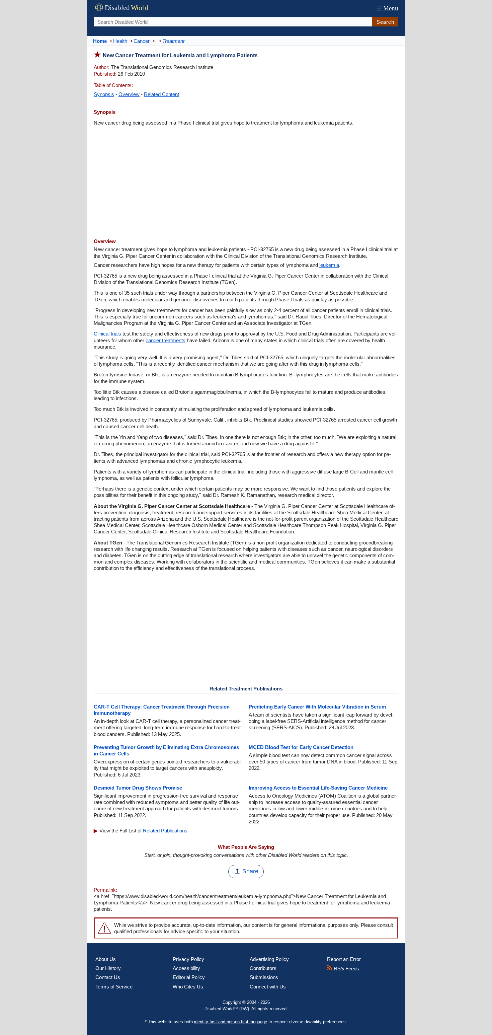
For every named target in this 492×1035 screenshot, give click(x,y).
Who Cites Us (188, 986)
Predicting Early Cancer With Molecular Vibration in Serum (317, 707)
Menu (387, 8)
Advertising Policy (269, 959)
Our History (108, 968)
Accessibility (186, 968)
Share (250, 871)
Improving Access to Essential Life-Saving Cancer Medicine (318, 788)
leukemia (329, 265)
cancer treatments (165, 340)
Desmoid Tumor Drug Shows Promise (138, 788)
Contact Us (107, 977)
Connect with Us (268, 986)
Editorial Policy (189, 977)
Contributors (263, 968)
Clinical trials (107, 334)
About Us (105, 959)
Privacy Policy (188, 959)
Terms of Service (114, 986)
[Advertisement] (246, 183)
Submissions (264, 977)
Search (385, 22)
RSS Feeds (345, 968)
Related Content (161, 94)
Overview (129, 94)
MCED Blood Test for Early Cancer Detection (301, 747)
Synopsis (104, 94)
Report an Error (344, 959)
